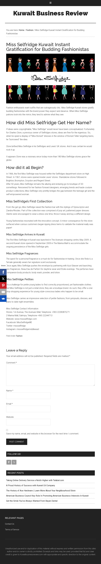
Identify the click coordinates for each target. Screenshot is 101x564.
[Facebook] (3, 272)
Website (10, 417)
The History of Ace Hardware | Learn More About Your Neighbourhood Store (40, 490)
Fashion (19, 336)
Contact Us (9, 524)
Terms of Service (12, 530)
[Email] (3, 292)
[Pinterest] (3, 285)
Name (9, 390)
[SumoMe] (3, 298)
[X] (3, 278)
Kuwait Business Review (50, 13)
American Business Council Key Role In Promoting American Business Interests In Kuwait (47, 496)
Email (9, 404)
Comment (11, 362)
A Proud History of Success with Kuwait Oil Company (30, 485)
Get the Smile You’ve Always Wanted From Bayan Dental (31, 501)
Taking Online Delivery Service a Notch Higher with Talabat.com (35, 480)
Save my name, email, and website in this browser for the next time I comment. (42, 433)
